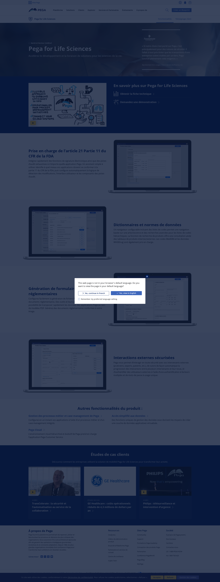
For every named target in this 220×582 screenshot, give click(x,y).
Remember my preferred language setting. (99, 299)
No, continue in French (95, 293)
